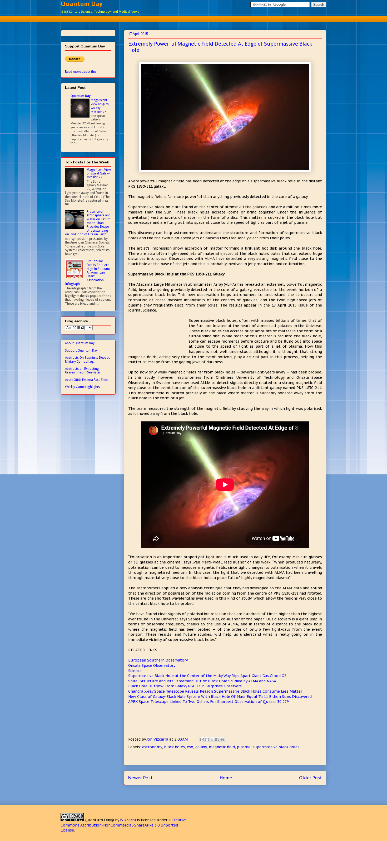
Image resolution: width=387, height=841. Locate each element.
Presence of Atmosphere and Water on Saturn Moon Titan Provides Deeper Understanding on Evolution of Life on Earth (88, 223)
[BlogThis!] (207, 739)
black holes (174, 747)
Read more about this (80, 72)
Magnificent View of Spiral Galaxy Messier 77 (100, 105)
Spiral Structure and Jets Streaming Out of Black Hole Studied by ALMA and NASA (202, 681)
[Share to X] (212, 739)
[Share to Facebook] (217, 739)
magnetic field (222, 747)
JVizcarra (128, 820)
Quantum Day (82, 3)
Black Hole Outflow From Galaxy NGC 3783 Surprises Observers (185, 686)
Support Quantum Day (81, 350)
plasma (243, 747)
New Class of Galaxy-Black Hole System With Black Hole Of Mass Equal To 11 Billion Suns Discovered (220, 696)
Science (135, 670)
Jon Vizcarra (158, 739)
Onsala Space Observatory (151, 665)
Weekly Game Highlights (82, 387)
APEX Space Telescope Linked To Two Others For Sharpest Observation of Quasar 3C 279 (208, 701)
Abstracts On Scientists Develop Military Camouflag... (88, 359)
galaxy (201, 747)
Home (226, 778)
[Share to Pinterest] (222, 739)
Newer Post (140, 778)
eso (190, 747)
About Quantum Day (80, 343)
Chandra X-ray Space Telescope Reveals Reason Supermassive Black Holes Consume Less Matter (215, 691)
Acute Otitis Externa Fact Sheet (86, 380)
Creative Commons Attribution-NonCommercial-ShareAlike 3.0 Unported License (124, 825)
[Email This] (202, 739)
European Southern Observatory (158, 660)
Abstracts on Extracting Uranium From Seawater (83, 370)
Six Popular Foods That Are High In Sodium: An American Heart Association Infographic (87, 272)
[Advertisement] (193, 18)
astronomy (152, 747)
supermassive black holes (275, 747)
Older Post (310, 778)
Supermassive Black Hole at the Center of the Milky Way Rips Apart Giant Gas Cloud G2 (207, 675)
